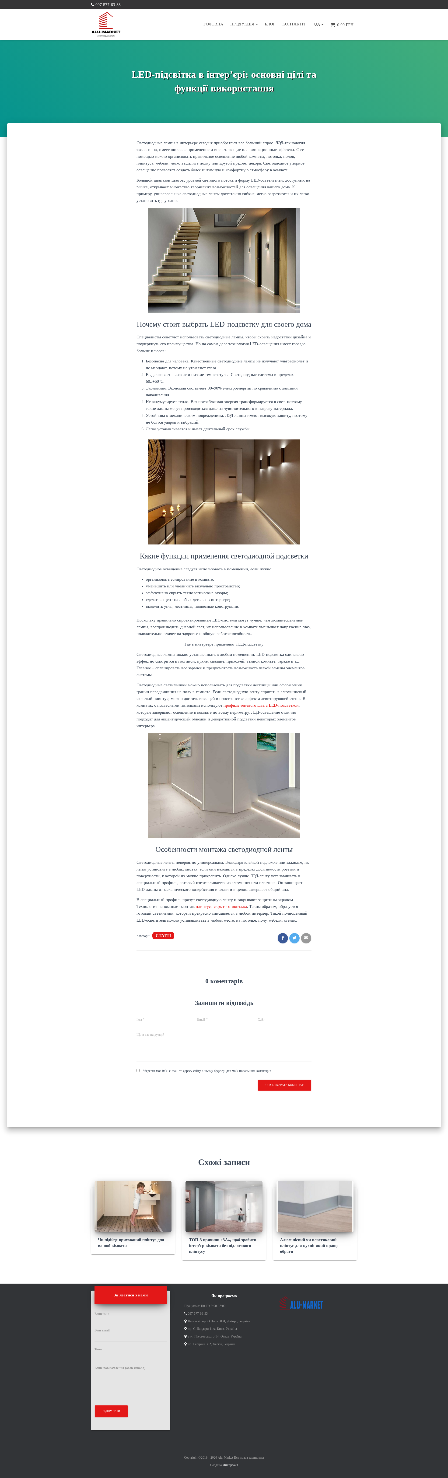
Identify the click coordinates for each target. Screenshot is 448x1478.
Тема (98, 1349)
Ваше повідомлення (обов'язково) (119, 1368)
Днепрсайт (230, 1465)
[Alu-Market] (106, 24)
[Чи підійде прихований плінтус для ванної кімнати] (133, 1206)
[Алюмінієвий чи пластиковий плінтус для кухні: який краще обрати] (315, 1206)
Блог (270, 24)
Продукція (243, 24)
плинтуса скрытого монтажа (221, 906)
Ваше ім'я (101, 1314)
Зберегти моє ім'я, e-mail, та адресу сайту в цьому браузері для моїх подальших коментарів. (207, 1071)
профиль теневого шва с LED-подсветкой (261, 705)
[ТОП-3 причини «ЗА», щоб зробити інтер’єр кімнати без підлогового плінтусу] (224, 1206)
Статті (163, 935)
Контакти (293, 24)
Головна (213, 24)
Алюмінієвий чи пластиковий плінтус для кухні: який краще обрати (309, 1245)
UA (317, 24)
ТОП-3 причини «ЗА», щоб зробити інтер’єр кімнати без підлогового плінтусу (222, 1245)
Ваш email (102, 1330)
